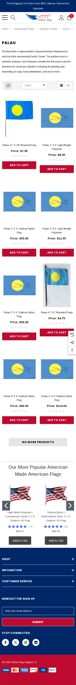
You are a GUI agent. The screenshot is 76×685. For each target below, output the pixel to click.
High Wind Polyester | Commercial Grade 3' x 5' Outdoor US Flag (20, 516)
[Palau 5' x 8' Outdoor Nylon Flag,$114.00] (57, 369)
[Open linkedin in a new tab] (35, 642)
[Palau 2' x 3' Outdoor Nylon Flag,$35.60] (19, 201)
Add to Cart (19, 165)
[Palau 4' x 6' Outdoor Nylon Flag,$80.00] (19, 369)
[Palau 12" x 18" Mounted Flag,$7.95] (19, 118)
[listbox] (35, 85)
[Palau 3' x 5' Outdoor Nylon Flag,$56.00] (19, 285)
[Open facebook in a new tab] (5, 642)
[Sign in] (61, 17)
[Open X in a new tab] (15, 642)
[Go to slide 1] (6, 505)
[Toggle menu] (5, 17)
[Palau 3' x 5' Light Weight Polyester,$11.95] (57, 201)
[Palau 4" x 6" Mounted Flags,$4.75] (57, 285)
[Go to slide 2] (70, 505)
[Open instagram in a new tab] (25, 642)
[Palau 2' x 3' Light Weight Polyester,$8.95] (57, 118)
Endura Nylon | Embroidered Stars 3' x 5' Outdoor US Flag (56, 516)
